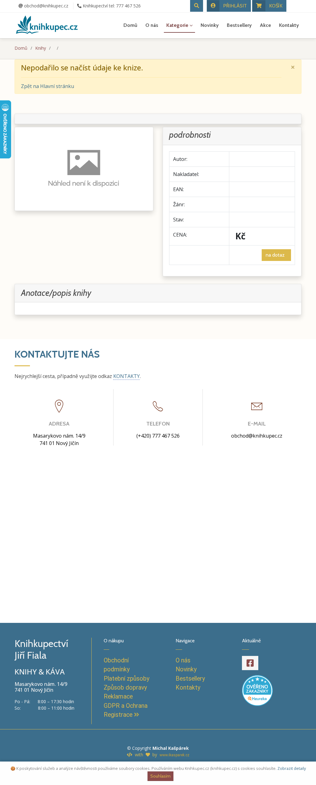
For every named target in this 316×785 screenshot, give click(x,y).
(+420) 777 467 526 (158, 435)
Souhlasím (160, 776)
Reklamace (118, 696)
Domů (130, 25)
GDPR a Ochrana (126, 705)
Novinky (210, 25)
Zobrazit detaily (291, 768)
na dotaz (276, 255)
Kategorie (177, 25)
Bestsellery (239, 25)
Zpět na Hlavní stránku (47, 86)
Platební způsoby (126, 678)
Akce (265, 25)
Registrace (119, 714)
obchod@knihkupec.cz (45, 6)
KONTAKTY (126, 376)
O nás (151, 25)
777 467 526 (112, 6)
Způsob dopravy (125, 687)
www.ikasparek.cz (174, 755)
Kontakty (289, 25)
